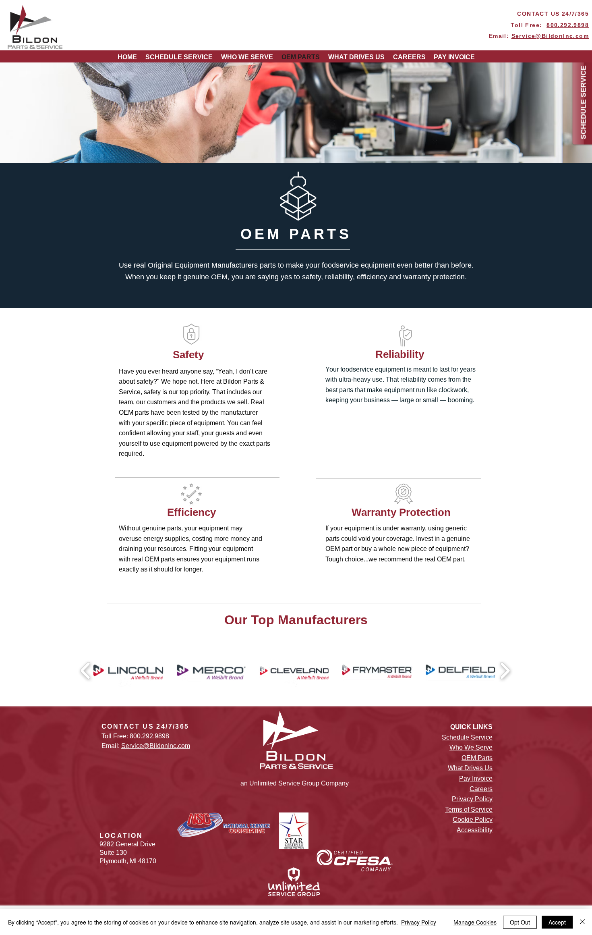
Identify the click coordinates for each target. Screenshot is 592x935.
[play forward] (505, 670)
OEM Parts (477, 757)
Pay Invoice (476, 778)
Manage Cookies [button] (475, 922)
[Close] (582, 922)
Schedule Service (467, 737)
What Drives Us (470, 768)
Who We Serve (471, 747)
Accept (557, 922)
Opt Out (520, 922)
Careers (481, 788)
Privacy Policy (418, 922)
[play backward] (86, 670)
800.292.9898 (567, 25)
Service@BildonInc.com (550, 36)
